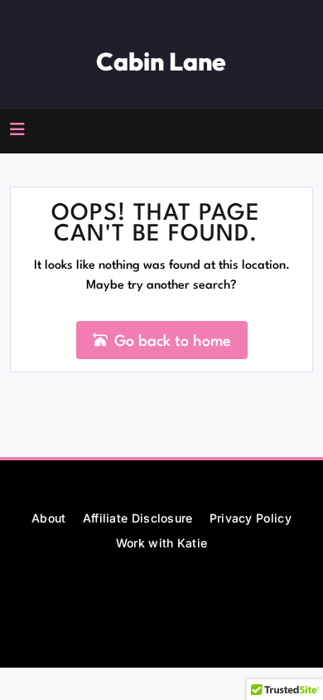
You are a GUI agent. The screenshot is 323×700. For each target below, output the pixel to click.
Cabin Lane (161, 61)
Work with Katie (162, 543)
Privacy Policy (251, 518)
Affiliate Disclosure (138, 518)
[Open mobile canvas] (17, 129)
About (48, 518)
